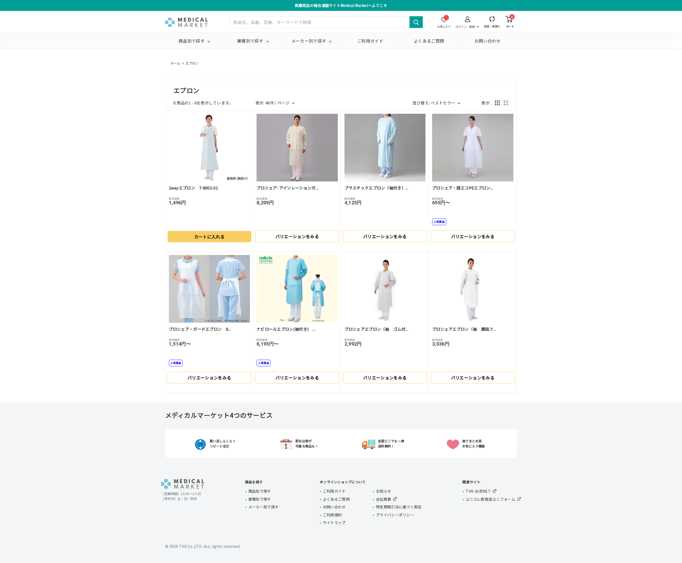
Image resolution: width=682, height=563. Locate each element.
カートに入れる (209, 236)
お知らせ (383, 491)
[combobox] (326, 22)
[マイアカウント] (492, 20)
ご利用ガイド (370, 41)
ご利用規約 (332, 514)
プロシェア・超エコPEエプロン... (462, 188)
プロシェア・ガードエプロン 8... (200, 329)
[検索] (416, 22)
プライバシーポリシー (395, 514)
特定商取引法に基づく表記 (398, 506)
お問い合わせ (487, 41)
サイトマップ (334, 522)
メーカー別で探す (308, 41)
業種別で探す (250, 41)
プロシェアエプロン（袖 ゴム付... (376, 329)
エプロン (192, 63)
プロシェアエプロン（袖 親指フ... (464, 329)
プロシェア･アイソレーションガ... (287, 188)
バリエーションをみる (297, 236)
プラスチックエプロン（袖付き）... (376, 188)
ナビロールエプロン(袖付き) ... (286, 329)
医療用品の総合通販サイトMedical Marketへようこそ (341, 5)
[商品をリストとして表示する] (506, 102)
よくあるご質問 (429, 41)
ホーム (175, 63)
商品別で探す (191, 41)
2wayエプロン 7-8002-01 (193, 188)
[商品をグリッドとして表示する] (497, 102)
